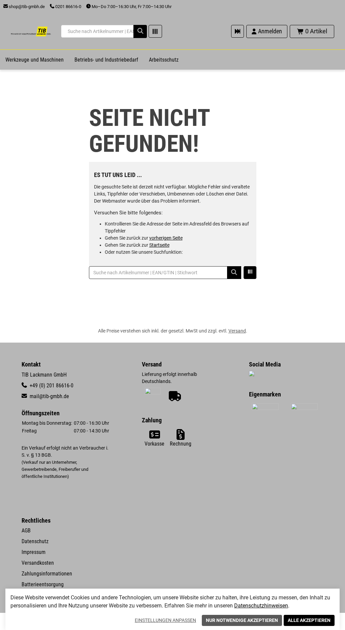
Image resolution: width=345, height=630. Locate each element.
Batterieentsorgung (43, 584)
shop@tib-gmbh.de (26, 6)
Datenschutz (35, 541)
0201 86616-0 (67, 6)
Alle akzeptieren (309, 620)
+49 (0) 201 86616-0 (50, 385)
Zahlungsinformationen (47, 573)
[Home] (31, 31)
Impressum (33, 552)
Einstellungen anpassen (165, 620)
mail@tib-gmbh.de (48, 396)
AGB (26, 530)
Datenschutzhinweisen (261, 605)
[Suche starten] (140, 31)
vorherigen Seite (166, 238)
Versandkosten (38, 563)
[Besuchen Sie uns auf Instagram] (251, 374)
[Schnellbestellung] (237, 31)
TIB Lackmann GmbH (44, 375)
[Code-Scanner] (155, 31)
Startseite (159, 245)
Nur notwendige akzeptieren (242, 620)
